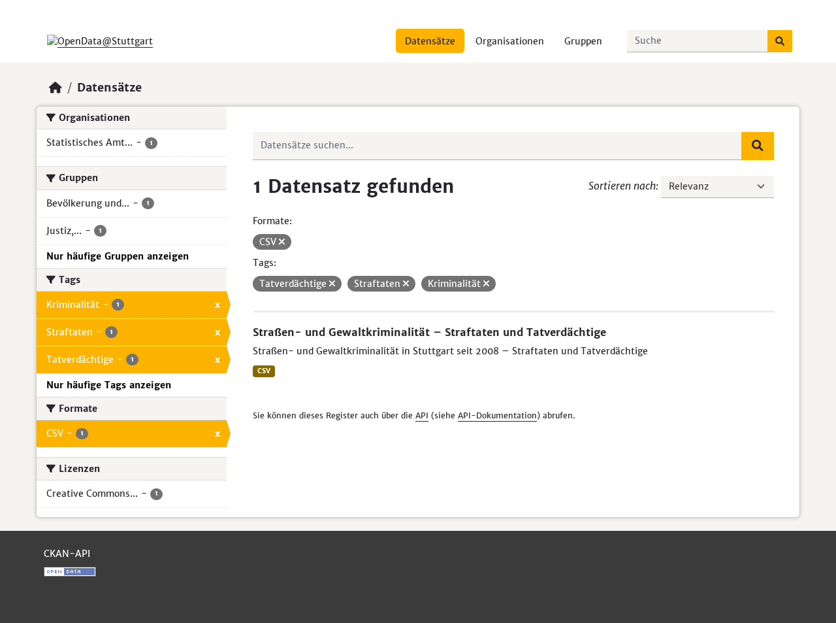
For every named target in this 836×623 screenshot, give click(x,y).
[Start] (55, 87)
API (421, 415)
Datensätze (430, 41)
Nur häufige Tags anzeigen (108, 385)
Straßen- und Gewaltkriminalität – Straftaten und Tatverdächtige (429, 332)
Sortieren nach (622, 185)
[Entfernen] (282, 242)
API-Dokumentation (497, 415)
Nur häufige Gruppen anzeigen (117, 256)
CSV (263, 371)
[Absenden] (779, 41)
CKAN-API (67, 554)
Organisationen (509, 41)
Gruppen (583, 41)
